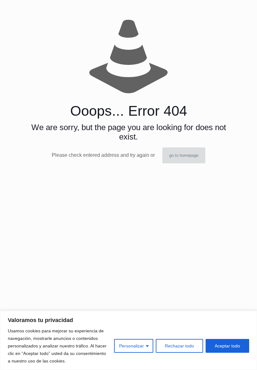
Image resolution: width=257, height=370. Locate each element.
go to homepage (183, 155)
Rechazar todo (179, 345)
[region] (128, 340)
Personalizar (131, 345)
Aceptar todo (227, 345)
